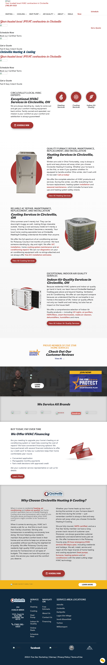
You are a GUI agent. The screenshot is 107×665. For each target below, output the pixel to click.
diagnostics (45, 250)
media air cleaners (83, 315)
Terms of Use (76, 657)
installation (85, 184)
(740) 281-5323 (11, 5)
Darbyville (61, 612)
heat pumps (82, 552)
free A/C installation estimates (38, 255)
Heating (9, 14)
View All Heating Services (60, 196)
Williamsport (62, 627)
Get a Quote (6, 45)
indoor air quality (32, 510)
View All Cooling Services (23, 261)
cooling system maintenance (39, 247)
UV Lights (77, 312)
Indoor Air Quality (34, 622)
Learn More (18, 476)
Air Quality (48, 14)
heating (37, 508)
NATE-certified (80, 526)
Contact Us (47, 617)
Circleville (61, 608)
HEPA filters (52, 315)
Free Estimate (46, 608)
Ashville (60, 604)
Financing (46, 621)
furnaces (60, 555)
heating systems (72, 555)
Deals (70, 14)
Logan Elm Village (64, 616)
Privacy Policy (64, 657)
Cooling (21, 14)
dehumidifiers (53, 317)
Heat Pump (34, 14)
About (60, 14)
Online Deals (33, 629)
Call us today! (63, 175)
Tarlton (60, 623)
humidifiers (65, 317)
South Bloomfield (64, 619)
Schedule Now (7, 32)
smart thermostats (66, 315)
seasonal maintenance (56, 187)
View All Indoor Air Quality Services (64, 323)
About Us (46, 613)
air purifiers (87, 312)
